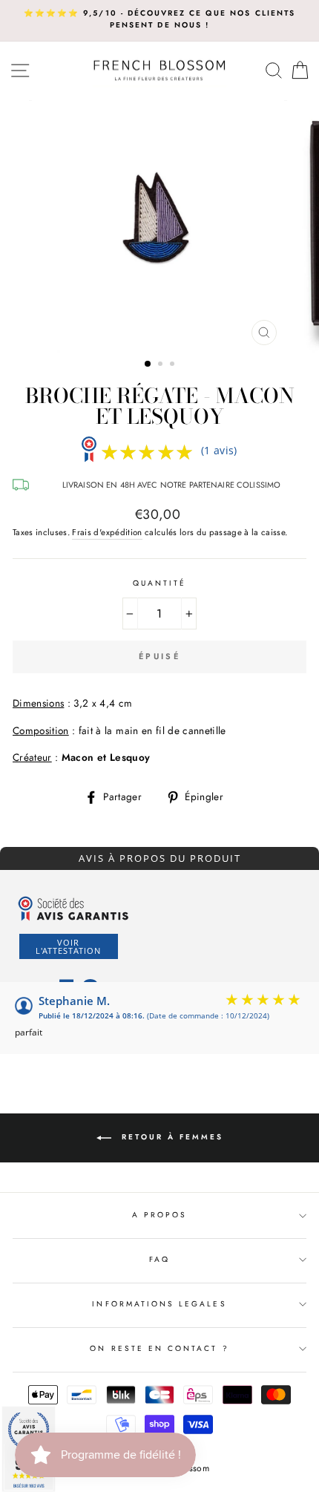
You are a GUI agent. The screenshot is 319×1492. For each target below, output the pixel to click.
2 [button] (161, 365)
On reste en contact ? (159, 1348)
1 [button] (148, 364)
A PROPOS (159, 1214)
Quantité (159, 583)
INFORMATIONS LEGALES (159, 1303)
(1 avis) (219, 450)
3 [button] (173, 365)
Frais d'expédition (107, 532)
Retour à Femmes (170, 1136)
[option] (159, 19)
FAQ (159, 1259)
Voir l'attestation (68, 946)
